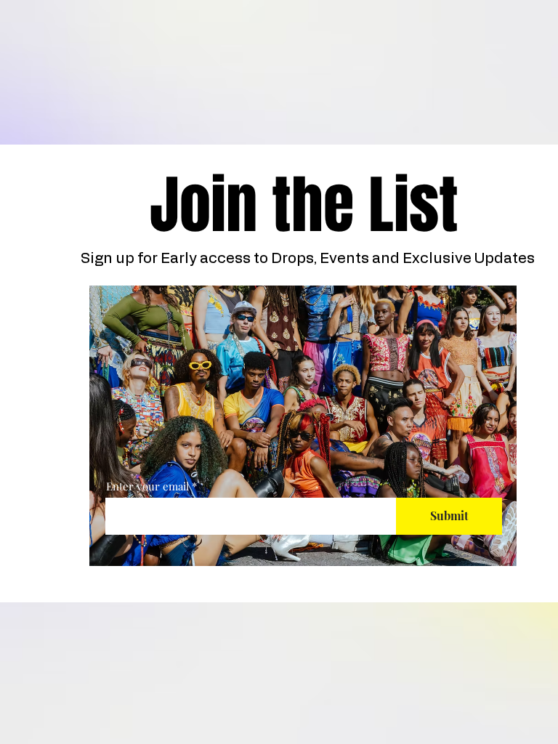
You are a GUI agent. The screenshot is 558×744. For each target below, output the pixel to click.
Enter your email (147, 486)
